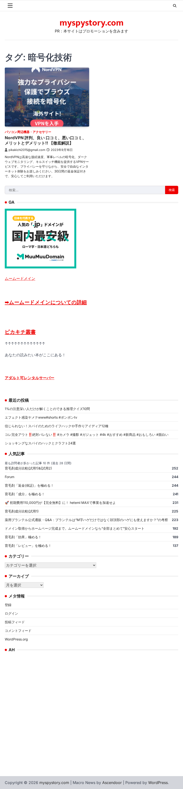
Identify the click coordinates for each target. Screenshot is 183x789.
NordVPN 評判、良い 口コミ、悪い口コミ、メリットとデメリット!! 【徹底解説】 (45, 140)
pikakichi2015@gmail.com (27, 150)
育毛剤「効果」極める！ (23, 537)
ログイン (11, 613)
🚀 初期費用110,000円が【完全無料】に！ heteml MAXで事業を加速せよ (60, 503)
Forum (9, 477)
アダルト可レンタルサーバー (29, 377)
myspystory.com (92, 23)
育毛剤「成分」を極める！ (25, 494)
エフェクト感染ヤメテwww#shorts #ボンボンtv (41, 417)
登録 (8, 605)
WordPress (158, 782)
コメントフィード (18, 631)
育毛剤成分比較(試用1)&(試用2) (28, 468)
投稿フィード (15, 622)
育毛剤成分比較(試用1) (22, 511)
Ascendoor (112, 782)
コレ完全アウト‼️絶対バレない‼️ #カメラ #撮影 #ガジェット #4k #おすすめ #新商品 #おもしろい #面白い (86, 434)
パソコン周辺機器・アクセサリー (28, 132)
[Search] (174, 5)
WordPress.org (16, 639)
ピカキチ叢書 (20, 332)
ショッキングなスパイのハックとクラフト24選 (40, 443)
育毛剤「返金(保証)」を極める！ (29, 485)
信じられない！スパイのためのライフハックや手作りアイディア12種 (56, 426)
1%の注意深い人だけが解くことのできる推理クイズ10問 (47, 409)
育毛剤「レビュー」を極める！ (28, 546)
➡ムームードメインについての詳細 (46, 302)
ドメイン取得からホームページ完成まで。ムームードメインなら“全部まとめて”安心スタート (74, 528)
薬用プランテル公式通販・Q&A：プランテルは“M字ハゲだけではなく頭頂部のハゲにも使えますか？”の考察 (86, 520)
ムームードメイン (20, 278)
